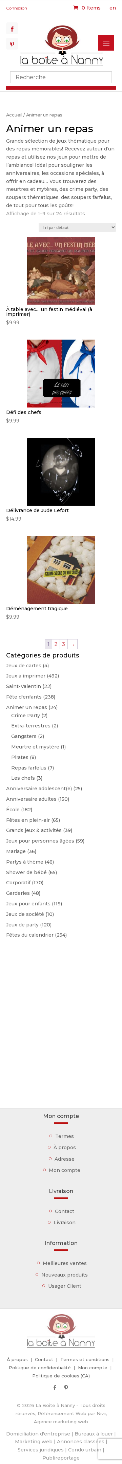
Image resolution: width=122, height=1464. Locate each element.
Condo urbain (84, 1450)
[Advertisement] (61, 1037)
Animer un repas (26, 707)
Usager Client (64, 1286)
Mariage (16, 851)
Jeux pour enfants (28, 904)
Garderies (18, 893)
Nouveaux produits (64, 1275)
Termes (64, 1136)
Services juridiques (41, 1450)
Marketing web (34, 1442)
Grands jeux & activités (34, 830)
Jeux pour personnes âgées (40, 841)
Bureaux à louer (94, 1434)
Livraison (65, 1222)
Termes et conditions (84, 1359)
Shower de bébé (26, 872)
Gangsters (24, 736)
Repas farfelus (28, 768)
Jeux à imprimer (25, 676)
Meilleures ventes (65, 1263)
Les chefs (23, 778)
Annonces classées (80, 1442)
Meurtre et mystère (35, 747)
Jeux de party (22, 925)
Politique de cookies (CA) (61, 1375)
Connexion (16, 8)
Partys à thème (24, 862)
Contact (64, 1211)
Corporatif (18, 883)
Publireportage (61, 1458)
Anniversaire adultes (31, 799)
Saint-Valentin (23, 686)
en (112, 8)
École (13, 810)
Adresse (65, 1159)
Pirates (19, 757)
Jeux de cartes (23, 666)
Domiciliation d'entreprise (38, 1434)
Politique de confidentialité (40, 1367)
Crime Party (25, 715)
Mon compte (64, 1170)
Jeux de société (25, 914)
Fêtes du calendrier (30, 935)
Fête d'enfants (24, 697)
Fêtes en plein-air (28, 820)
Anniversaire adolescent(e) (39, 788)
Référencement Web (62, 1413)
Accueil (14, 115)
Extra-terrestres (30, 726)
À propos (65, 1147)
